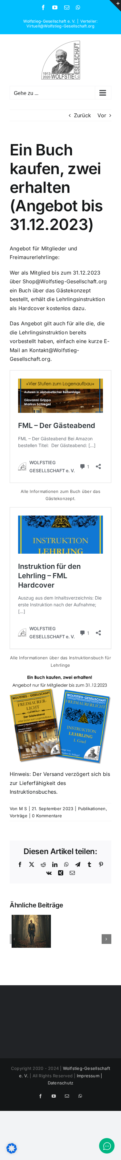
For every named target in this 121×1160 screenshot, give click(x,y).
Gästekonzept (73, 290)
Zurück (82, 115)
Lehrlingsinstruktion (80, 299)
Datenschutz (61, 1082)
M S (23, 808)
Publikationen (92, 808)
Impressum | (89, 1075)
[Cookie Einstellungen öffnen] (11, 1151)
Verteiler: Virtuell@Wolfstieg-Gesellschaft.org (61, 23)
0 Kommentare (47, 815)
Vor (101, 115)
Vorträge (18, 815)
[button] (14, 939)
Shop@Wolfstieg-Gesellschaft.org (65, 281)
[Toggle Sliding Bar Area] (115, 6)
